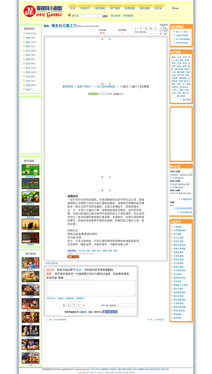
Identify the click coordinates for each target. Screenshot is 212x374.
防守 (99, 251)
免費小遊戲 (89, 372)
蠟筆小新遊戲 (180, 245)
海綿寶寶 (183, 78)
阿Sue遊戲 (178, 289)
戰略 (28, 42)
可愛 (185, 57)
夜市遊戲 (178, 234)
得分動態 (116, 15)
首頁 (72, 8)
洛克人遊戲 (179, 238)
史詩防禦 (30, 231)
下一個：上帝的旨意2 (155, 320)
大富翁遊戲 (179, 256)
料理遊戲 (178, 281)
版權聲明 (105, 369)
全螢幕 (145, 86)
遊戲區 (111, 372)
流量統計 (113, 369)
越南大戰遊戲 (180, 307)
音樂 (28, 38)
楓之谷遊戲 (179, 296)
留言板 (158, 8)
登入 (78, 312)
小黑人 (175, 90)
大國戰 (30, 297)
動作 (28, 68)
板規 (78, 269)
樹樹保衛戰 (30, 176)
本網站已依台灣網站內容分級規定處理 (143, 369)
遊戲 (83, 372)
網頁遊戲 (145, 8)
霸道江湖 (30, 310)
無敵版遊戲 (179, 252)
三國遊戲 (178, 227)
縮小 (134, 86)
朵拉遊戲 (178, 274)
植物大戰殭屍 (180, 248)
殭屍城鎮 (30, 217)
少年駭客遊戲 (180, 270)
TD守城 (81, 251)
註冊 (84, 312)
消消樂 (174, 78)
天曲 (30, 365)
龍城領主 (30, 204)
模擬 (187, 60)
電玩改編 (179, 69)
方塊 (28, 81)
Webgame (184, 87)
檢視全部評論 (52, 263)
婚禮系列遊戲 (180, 278)
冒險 (187, 90)
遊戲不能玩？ (85, 86)
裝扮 (174, 63)
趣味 (174, 57)
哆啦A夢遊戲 (179, 310)
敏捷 (179, 66)
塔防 (88, 251)
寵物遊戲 (178, 314)
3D (183, 84)
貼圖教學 (80, 298)
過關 (105, 251)
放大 (125, 86)
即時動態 (128, 15)
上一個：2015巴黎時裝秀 (56, 320)
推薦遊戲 (130, 8)
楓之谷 (186, 93)
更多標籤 (187, 100)
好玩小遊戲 (97, 372)
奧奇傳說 (30, 270)
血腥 (187, 75)
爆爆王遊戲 (179, 267)
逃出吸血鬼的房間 (184, 208)
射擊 (28, 72)
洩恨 (181, 90)
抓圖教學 (70, 298)
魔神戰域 (30, 351)
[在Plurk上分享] (73, 257)
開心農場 (181, 96)
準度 (179, 84)
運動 (28, 59)
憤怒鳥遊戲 (179, 259)
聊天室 (75, 15)
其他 (28, 76)
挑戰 (110, 251)
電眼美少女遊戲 (180, 285)
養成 (185, 63)
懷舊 (28, 46)
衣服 (28, 85)
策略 (94, 251)
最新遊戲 (100, 8)
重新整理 (67, 86)
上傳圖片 (60, 298)
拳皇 (179, 93)
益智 (28, 51)
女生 (179, 57)
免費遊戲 (132, 372)
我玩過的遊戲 (182, 43)
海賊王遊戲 (179, 241)
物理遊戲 (178, 318)
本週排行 (85, 8)
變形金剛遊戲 (180, 300)
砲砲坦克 (30, 283)
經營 (185, 66)
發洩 (174, 93)
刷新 (137, 32)
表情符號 (51, 298)
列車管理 (30, 190)
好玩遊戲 (125, 372)
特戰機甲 (30, 244)
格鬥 (28, 64)
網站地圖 (122, 369)
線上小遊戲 (105, 372)
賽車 (28, 55)
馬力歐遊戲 (179, 263)
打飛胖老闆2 (178, 178)
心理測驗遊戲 (180, 230)
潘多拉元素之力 (64, 26)
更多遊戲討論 (186, 212)
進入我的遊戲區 (183, 39)
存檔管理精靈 (182, 35)
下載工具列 (95, 369)
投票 (28, 89)
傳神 (30, 324)
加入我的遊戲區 (106, 86)
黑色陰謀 (30, 338)
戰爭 (116, 251)
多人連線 (179, 60)
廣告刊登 (165, 369)
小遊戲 (79, 372)
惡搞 (179, 63)
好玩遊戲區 (118, 372)
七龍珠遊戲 (179, 303)
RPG (28, 33)
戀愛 (181, 81)
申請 (185, 32)
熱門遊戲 (115, 8)
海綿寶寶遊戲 (180, 292)
